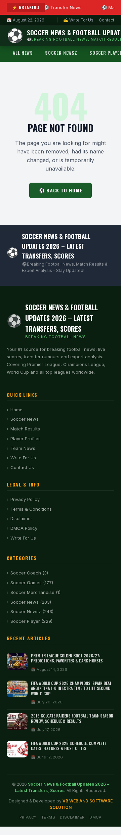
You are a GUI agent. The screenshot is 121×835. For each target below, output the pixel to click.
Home (16, 409)
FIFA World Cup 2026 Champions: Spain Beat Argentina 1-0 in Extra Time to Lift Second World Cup (71, 688)
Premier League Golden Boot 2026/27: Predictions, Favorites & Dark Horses (67, 658)
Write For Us (23, 457)
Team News (22, 448)
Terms (48, 817)
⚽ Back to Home (60, 190)
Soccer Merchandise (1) (35, 592)
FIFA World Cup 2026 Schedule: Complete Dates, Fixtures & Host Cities (68, 745)
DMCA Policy (23, 528)
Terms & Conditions (31, 509)
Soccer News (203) (30, 602)
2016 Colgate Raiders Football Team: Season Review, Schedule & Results (72, 718)
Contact (106, 19)
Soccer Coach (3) (29, 572)
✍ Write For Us (78, 19)
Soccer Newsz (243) (31, 611)
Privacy (28, 817)
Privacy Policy (25, 499)
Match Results (25, 428)
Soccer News (24, 419)
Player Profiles (25, 438)
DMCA (95, 817)
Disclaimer (21, 518)
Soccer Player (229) (31, 621)
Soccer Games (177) (31, 582)
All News (23, 52)
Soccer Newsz (61, 52)
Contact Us (22, 467)
